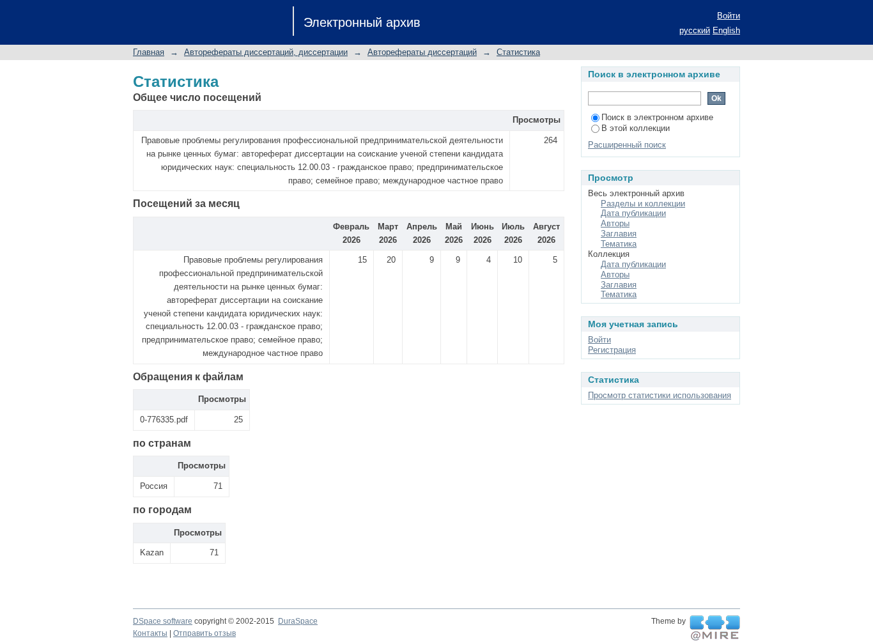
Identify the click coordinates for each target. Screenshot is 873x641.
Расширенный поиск (627, 145)
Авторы (615, 223)
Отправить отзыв (204, 633)
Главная (148, 52)
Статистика (518, 52)
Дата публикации (633, 213)
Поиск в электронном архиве (657, 117)
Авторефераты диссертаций (422, 52)
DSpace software (162, 621)
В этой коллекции (635, 128)
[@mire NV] (715, 628)
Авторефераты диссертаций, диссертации (266, 52)
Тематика (619, 244)
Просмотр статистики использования (659, 395)
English (726, 30)
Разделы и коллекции (643, 203)
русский (694, 30)
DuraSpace (298, 621)
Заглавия (619, 233)
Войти (728, 15)
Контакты (150, 633)
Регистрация (612, 350)
